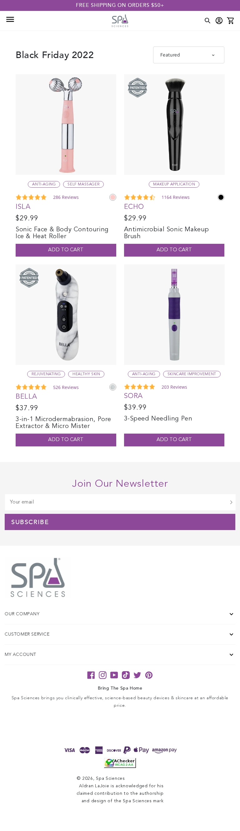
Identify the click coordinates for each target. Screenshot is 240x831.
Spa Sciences (110, 778)
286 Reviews (66, 197)
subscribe (30, 522)
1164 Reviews (176, 197)
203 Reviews (174, 387)
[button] (9, 21)
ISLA (23, 207)
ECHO (134, 207)
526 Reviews (66, 387)
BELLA (26, 396)
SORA (133, 396)
